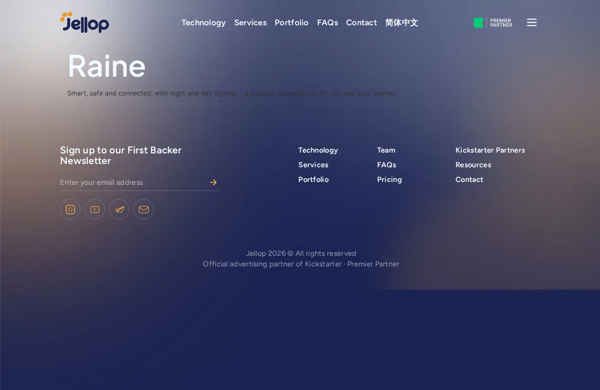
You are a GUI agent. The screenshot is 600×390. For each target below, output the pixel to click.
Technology (204, 22)
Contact (361, 22)
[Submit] (213, 182)
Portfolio (292, 22)
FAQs (327, 22)
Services (250, 22)
